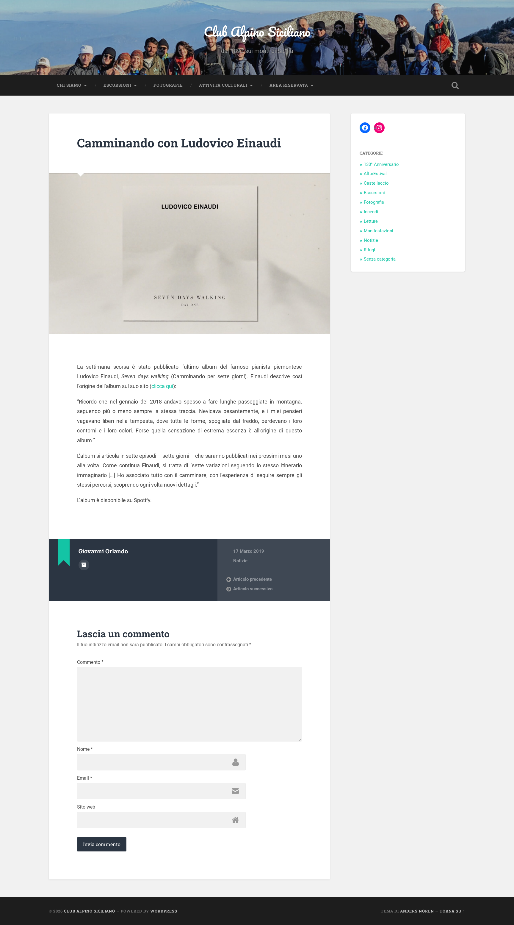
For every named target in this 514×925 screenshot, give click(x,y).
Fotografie (168, 85)
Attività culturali (223, 85)
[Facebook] (365, 127)
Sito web (86, 807)
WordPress (163, 911)
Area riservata (288, 85)
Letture (371, 221)
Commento (90, 662)
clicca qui (162, 386)
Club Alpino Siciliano (257, 31)
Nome (85, 749)
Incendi (371, 211)
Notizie (240, 560)
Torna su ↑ (452, 911)
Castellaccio (376, 183)
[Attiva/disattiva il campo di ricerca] (455, 85)
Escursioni (117, 85)
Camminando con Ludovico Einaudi (179, 143)
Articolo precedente (252, 579)
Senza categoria (380, 259)
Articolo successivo (252, 588)
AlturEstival (375, 173)
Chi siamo (69, 85)
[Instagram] (379, 127)
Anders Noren (417, 911)
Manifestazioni (378, 230)
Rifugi (369, 250)
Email (84, 778)
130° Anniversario (381, 164)
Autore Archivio (84, 565)
